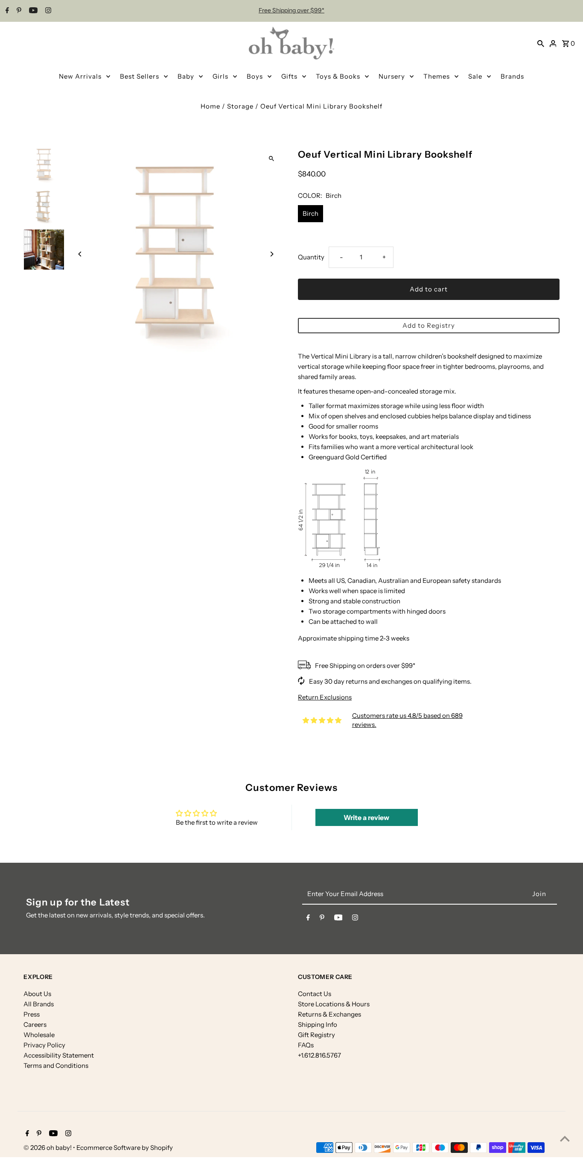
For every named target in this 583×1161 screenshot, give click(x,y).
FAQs (306, 1045)
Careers (35, 1024)
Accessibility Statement (58, 1055)
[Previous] (80, 254)
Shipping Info (317, 1024)
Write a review (366, 817)
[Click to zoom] (271, 158)
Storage (240, 106)
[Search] (540, 43)
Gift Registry (316, 1035)
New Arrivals (80, 76)
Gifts (289, 76)
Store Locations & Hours (334, 1004)
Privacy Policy (44, 1045)
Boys (255, 76)
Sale (475, 76)
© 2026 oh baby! (48, 1147)
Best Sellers (139, 76)
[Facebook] (6, 11)
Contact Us (314, 994)
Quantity (311, 257)
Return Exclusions (325, 697)
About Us (37, 994)
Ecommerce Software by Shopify (124, 1147)
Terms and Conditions (55, 1065)
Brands (512, 76)
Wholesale (39, 1035)
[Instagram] (47, 11)
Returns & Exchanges (329, 1014)
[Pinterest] (18, 11)
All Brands (38, 1004)
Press (31, 1014)
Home (210, 106)
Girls (220, 76)
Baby (186, 76)
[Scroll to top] (564, 1138)
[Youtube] (32, 11)
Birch (310, 213)
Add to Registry (428, 325)
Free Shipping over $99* (291, 10)
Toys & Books (338, 76)
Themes (436, 76)
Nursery (392, 76)
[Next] (271, 254)
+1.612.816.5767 (319, 1055)
